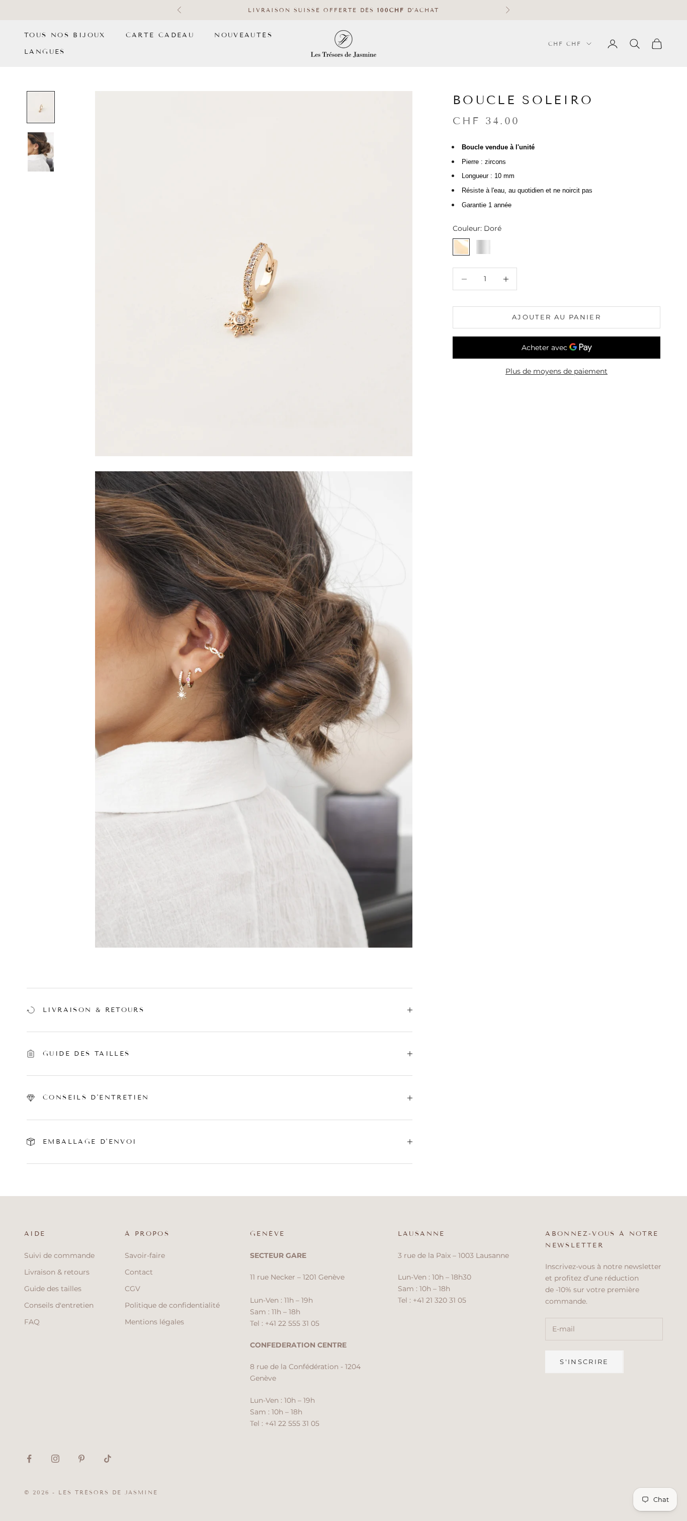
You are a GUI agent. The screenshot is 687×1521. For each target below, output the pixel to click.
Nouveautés (243, 35)
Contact (139, 1272)
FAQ (32, 1321)
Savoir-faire (145, 1255)
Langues (44, 52)
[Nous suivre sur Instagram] (55, 1459)
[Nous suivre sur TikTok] (108, 1459)
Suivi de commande (59, 1255)
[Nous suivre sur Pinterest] (81, 1459)
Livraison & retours (57, 1272)
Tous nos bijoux (65, 35)
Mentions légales (154, 1321)
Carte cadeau (160, 35)
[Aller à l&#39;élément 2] (41, 152)
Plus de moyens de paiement (556, 371)
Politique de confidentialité (172, 1305)
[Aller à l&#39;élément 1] (41, 107)
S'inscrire (584, 1362)
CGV (132, 1288)
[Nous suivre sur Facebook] (29, 1459)
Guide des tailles (52, 1288)
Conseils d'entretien (59, 1305)
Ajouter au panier (556, 317)
